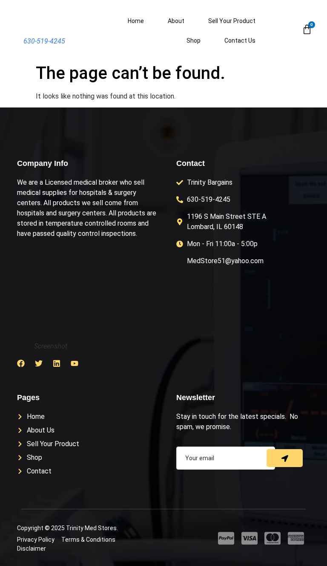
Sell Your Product (231, 20)
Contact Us (239, 40)
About (176, 20)
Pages (28, 397)
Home (136, 20)
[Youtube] (74, 363)
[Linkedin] (56, 363)
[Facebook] (21, 363)
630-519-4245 (44, 41)
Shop (193, 40)
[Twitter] (39, 363)
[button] (288, 30)
